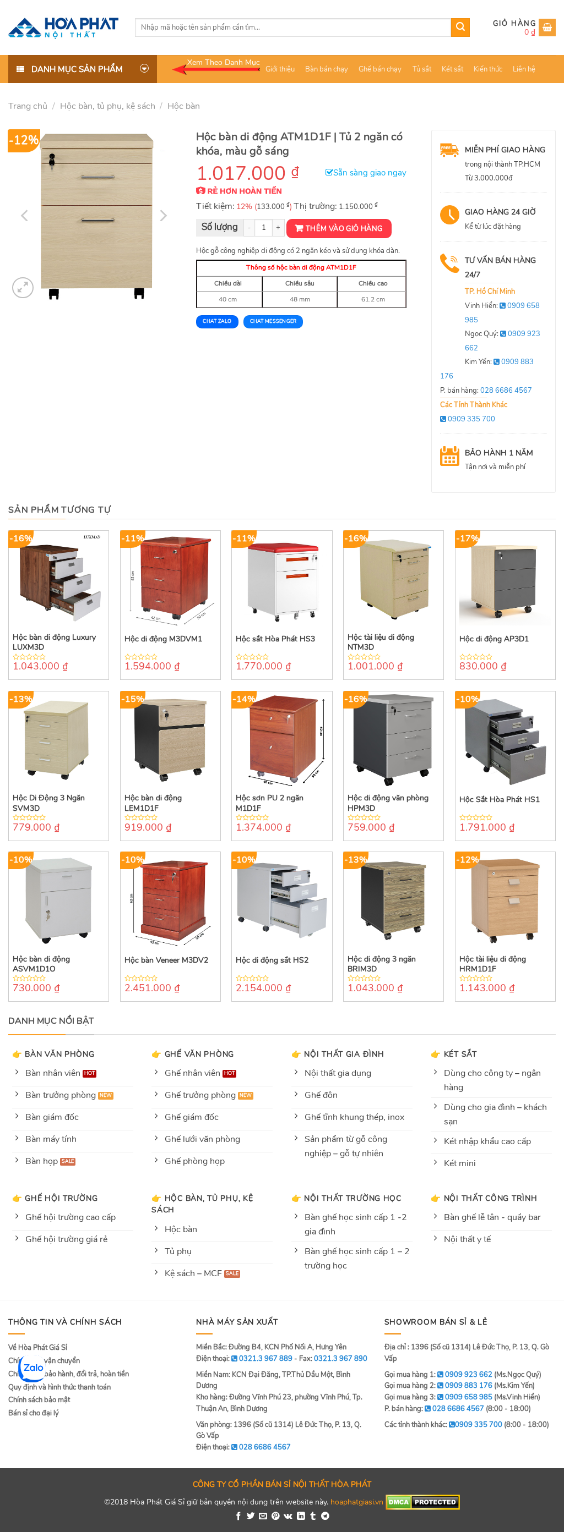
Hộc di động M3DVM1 (163, 639)
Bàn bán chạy (326, 69)
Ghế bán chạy (380, 69)
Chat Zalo (217, 321)
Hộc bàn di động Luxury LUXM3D (54, 642)
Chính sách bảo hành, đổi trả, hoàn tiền (68, 1374)
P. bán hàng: (486, 391)
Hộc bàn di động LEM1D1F (153, 803)
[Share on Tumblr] (313, 1516)
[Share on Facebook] (239, 1516)
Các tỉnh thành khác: (443, 1425)
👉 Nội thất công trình (484, 1198)
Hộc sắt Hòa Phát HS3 (275, 639)
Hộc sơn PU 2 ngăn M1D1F (269, 803)
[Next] (162, 216)
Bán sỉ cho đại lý (33, 1413)
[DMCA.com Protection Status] (423, 1501)
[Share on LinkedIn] (301, 1516)
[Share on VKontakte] (288, 1516)
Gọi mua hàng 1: (438, 1375)
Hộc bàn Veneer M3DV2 (166, 960)
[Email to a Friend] (263, 1516)
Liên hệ (524, 69)
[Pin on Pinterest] (276, 1516)
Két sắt (452, 69)
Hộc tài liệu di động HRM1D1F (492, 964)
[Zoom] (23, 288)
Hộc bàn (183, 106)
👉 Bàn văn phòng (53, 1053)
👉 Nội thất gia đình (337, 1053)
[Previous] (25, 216)
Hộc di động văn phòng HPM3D (388, 803)
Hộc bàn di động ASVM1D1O (41, 964)
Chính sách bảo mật (39, 1400)
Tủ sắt (422, 69)
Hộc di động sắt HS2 (272, 960)
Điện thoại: (243, 1447)
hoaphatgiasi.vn (356, 1501)
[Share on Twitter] (251, 1516)
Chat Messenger (273, 321)
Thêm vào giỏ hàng (344, 229)
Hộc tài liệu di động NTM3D (381, 642)
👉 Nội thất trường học (346, 1198)
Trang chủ (27, 106)
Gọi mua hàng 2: (438, 1386)
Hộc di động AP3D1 (494, 639)
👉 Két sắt (453, 1053)
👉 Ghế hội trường (55, 1198)
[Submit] (460, 27)
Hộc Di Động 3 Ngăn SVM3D (49, 803)
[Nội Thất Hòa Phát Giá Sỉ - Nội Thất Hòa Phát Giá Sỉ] (63, 27)
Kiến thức (488, 69)
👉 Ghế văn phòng (192, 1053)
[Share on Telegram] (325, 1516)
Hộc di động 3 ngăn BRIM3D (382, 964)
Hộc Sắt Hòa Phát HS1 (499, 800)
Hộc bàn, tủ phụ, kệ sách (107, 106)
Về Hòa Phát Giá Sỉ (37, 1348)
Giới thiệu (280, 69)
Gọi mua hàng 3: (438, 1397)
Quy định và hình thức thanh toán (59, 1387)
